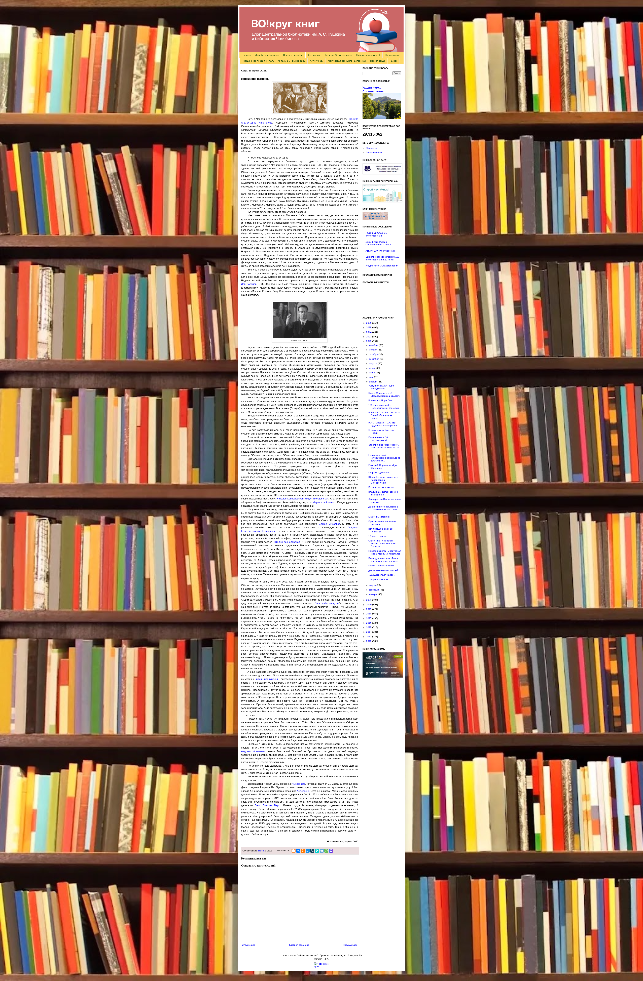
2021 (369, 600)
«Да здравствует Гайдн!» (382, 574)
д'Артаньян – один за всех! (383, 570)
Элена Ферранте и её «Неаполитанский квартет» (384, 394)
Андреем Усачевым (253, 751)
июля (372, 368)
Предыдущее (350, 945)
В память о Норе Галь (380, 400)
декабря (374, 345)
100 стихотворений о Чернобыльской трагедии (383, 406)
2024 (369, 332)
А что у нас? (316, 60)
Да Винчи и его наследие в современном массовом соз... (383, 509)
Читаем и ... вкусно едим (291, 60)
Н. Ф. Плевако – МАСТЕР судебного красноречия (382, 424)
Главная (246, 55)
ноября (373, 349)
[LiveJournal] (312, 851)
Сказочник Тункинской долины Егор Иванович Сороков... (382, 543)
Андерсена (303, 791)
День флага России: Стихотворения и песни (378, 243)
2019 (369, 609)
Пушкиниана (392, 55)
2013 (369, 636)
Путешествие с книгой (368, 55)
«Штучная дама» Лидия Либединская (381, 387)
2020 (369, 604)
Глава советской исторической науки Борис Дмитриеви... (384, 458)
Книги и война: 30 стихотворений (378, 439)
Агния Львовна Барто (268, 805)
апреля (373, 381)
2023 (369, 336)
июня (372, 372)
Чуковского (298, 783)
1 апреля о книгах (378, 579)
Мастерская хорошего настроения (347, 60)
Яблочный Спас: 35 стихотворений (376, 234)
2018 (369, 613)
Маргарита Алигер (323, 502)
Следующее (248, 945)
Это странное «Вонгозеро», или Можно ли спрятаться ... (383, 447)
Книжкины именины (379, 516)
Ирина (261, 851)
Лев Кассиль (249, 284)
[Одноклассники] (303, 851)
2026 (369, 323)
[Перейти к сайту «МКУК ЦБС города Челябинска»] (382, 173)
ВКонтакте (371, 148)
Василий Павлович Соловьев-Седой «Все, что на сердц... (384, 415)
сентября (374, 359)
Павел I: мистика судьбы (381, 565)
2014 (369, 632)
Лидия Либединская (316, 498)
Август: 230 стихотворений (380, 250)
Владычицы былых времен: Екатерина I (383, 493)
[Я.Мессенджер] (317, 851)
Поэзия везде (377, 60)
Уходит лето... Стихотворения (382, 265)
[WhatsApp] (326, 851)
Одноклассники (374, 152)
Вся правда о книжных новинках (380, 530)
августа (373, 363)
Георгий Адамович (378, 472)
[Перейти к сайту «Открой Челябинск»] (382, 201)
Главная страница (299, 945)
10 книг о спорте (377, 536)
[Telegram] (322, 851)
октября (373, 354)
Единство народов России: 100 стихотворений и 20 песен (382, 258)
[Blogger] (294, 851)
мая (371, 377)
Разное (394, 60)
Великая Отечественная (338, 55)
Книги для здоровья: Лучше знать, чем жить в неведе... (384, 559)
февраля (374, 589)
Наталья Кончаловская (290, 498)
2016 (369, 622)
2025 (369, 327)
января (373, 594)
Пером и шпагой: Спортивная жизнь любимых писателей (384, 552)
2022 (369, 341)
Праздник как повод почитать (258, 60)
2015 (369, 627)
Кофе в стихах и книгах (381, 487)
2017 (369, 618)
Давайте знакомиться (267, 55)
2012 (369, 641)
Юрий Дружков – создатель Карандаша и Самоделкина (383, 480)
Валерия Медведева (327, 603)
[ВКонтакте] (298, 851)
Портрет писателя (293, 55)
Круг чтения (314, 55)
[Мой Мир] (308, 851)
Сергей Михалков (329, 523)
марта (372, 585)
